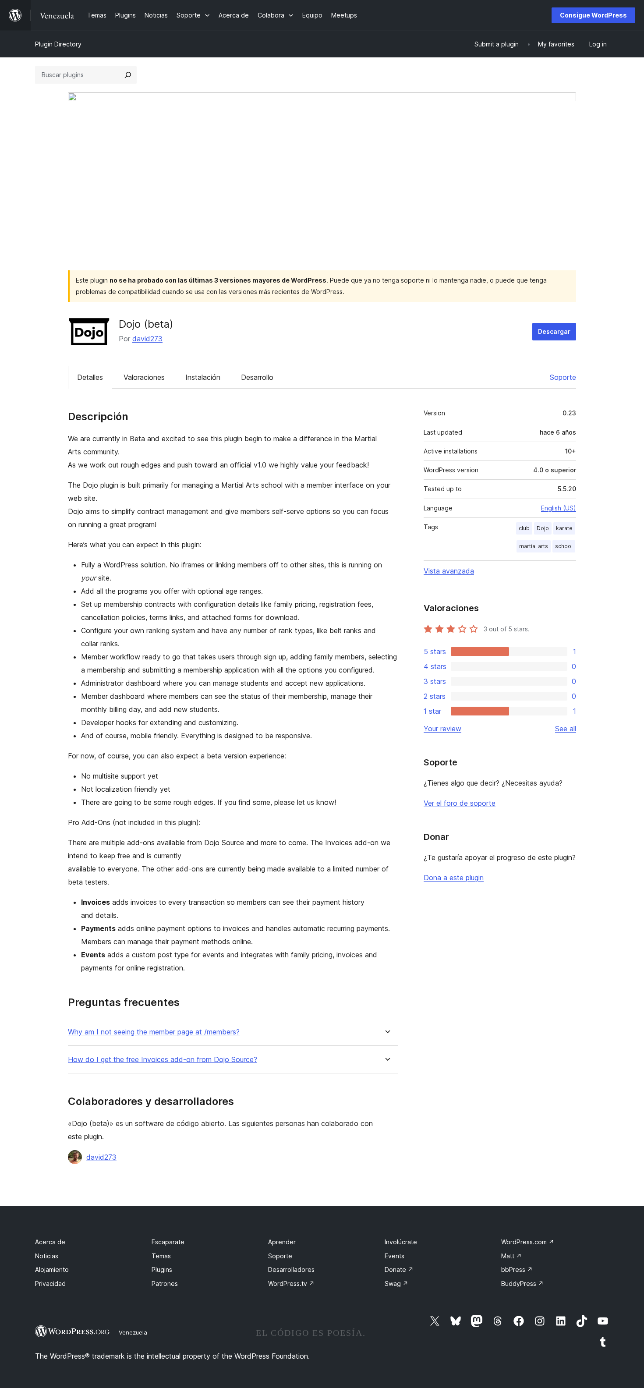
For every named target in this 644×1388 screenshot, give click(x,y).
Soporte (563, 377)
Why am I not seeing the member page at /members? (154, 1032)
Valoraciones (144, 377)
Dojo (543, 528)
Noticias (46, 1256)
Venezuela (133, 1332)
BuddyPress (522, 1283)
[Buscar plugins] (128, 75)
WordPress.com (527, 1242)
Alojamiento (52, 1269)
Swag (396, 1283)
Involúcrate (401, 1242)
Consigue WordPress (593, 15)
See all (565, 728)
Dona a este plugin (454, 877)
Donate (399, 1269)
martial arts (533, 546)
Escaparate (168, 1242)
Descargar (554, 331)
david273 (147, 338)
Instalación (202, 377)
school (564, 546)
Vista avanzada (449, 571)
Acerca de (50, 1242)
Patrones (165, 1283)
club (524, 528)
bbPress (517, 1269)
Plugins (162, 1269)
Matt (511, 1256)
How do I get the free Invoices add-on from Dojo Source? (162, 1059)
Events (394, 1256)
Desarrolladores (291, 1269)
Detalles (90, 377)
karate (564, 528)
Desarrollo (257, 377)
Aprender (282, 1242)
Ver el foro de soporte (459, 803)
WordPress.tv (291, 1283)
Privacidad (50, 1283)
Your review (442, 728)
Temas (161, 1256)
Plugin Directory (58, 44)
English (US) (558, 508)
